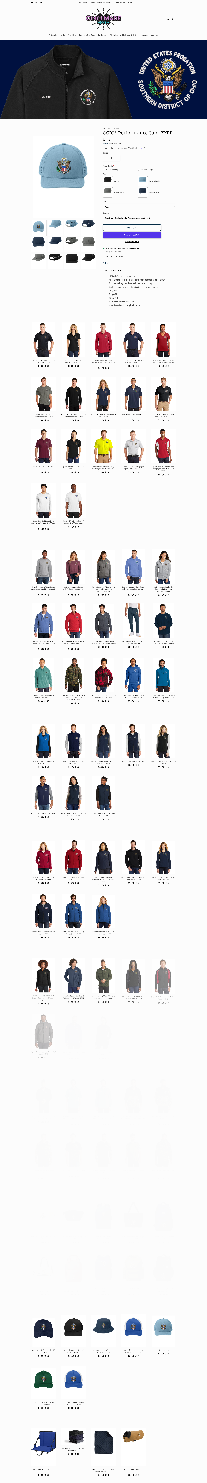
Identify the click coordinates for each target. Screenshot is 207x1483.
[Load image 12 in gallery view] (88, 261)
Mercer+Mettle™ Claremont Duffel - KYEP (43, 1287)
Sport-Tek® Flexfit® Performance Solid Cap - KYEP (43, 1403)
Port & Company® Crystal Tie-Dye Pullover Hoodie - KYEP (103, 697)
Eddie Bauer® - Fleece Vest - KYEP (133, 761)
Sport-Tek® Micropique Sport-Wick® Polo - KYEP (43, 361)
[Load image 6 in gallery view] (55, 244)
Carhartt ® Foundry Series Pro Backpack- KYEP (163, 1287)
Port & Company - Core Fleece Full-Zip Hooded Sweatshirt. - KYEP (43, 643)
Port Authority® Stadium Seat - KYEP (43, 1470)
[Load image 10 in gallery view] (55, 261)
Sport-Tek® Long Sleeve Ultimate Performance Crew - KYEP (73, 416)
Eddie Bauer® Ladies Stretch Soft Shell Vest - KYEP (73, 815)
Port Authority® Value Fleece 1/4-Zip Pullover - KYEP (133, 879)
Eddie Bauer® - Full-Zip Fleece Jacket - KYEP (43, 933)
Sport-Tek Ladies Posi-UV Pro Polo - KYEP (74, 468)
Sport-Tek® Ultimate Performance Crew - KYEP (43, 416)
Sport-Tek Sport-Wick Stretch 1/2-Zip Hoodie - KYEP (133, 697)
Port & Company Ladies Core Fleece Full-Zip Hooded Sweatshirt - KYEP (163, 589)
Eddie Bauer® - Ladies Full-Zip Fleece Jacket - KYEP (163, 879)
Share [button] (107, 263)
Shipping (106, 143)
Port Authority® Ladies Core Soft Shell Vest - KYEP (103, 763)
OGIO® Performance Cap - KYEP (163, 1350)
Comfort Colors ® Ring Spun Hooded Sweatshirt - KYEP (43, 697)
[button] (34, 19)
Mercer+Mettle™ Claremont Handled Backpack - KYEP (73, 1287)
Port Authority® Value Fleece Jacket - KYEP (73, 879)
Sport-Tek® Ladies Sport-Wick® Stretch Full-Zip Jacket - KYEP (163, 697)
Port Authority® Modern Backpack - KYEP (103, 1235)
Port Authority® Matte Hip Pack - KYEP (43, 1235)
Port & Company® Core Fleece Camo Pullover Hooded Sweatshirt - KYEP (73, 698)
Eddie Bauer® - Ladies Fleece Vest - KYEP (163, 763)
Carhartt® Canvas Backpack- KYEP (163, 1235)
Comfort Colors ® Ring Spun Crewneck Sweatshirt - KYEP (163, 642)
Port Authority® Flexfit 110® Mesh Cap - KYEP (73, 1351)
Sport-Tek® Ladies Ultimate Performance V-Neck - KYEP (163, 361)
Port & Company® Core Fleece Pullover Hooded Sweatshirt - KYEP (133, 589)
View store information (114, 255)
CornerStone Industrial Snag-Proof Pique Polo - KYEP (163, 416)
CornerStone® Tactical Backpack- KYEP (133, 1287)
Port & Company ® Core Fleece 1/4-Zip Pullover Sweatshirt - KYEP (73, 643)
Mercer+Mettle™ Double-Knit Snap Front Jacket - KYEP (103, 997)
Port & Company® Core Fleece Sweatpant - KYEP (133, 642)
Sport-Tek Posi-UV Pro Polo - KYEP (43, 468)
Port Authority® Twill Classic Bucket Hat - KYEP (103, 1351)
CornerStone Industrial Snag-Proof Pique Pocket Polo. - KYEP (103, 468)
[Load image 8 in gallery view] (88, 244)
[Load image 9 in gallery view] (38, 261)
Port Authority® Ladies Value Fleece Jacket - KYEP (44, 879)
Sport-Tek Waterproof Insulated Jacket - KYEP (43, 1051)
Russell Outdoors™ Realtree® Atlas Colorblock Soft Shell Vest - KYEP (133, 1116)
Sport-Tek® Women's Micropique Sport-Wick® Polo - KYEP (73, 361)
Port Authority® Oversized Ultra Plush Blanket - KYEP (74, 1449)
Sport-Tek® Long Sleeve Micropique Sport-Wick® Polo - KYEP (103, 362)
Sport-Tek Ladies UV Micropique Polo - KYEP (103, 416)
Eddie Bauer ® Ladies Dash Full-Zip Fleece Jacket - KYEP (103, 933)
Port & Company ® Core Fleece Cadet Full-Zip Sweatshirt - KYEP (103, 642)
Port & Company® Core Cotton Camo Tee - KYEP (73, 1169)
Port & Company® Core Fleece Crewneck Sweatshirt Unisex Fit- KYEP (43, 589)
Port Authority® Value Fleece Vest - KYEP (73, 763)
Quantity (106, 153)
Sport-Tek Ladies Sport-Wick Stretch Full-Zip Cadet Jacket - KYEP (43, 998)
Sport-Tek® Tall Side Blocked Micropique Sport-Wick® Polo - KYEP (163, 469)
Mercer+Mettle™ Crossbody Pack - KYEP (73, 1235)
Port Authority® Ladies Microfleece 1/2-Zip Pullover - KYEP (103, 880)
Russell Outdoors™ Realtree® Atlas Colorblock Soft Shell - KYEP (163, 1116)
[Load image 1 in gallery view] (38, 228)
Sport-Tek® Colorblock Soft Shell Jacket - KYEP (163, 997)
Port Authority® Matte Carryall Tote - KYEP (133, 1235)
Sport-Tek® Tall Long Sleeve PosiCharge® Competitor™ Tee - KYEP (43, 523)
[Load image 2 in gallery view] (55, 228)
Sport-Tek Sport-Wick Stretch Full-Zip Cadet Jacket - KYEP (73, 997)
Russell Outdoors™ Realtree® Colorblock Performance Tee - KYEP (133, 1170)
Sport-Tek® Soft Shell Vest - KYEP (43, 814)
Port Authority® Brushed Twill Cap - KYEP (43, 1351)
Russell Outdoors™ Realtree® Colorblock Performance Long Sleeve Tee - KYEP (103, 1170)
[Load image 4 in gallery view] (88, 228)
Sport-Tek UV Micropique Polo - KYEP (133, 416)
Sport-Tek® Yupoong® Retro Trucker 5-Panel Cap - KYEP (133, 1351)
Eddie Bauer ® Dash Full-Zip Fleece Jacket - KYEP (73, 933)
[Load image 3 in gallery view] (72, 228)
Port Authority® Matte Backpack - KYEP (103, 1287)
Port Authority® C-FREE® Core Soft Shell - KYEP (73, 1051)
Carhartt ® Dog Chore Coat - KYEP (133, 1470)
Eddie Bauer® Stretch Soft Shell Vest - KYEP (103, 815)
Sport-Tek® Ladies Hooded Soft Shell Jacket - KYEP (103, 1051)
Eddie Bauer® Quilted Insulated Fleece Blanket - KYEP (103, 1470)
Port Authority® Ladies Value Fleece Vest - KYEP (44, 763)
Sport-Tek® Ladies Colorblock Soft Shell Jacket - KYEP (133, 997)
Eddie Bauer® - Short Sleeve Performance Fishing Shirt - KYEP (73, 1116)
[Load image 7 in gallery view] (72, 244)
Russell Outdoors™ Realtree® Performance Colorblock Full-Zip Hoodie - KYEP (43, 1170)
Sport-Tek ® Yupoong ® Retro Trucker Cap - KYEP (73, 1403)
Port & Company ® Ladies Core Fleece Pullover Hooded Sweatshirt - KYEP (103, 589)
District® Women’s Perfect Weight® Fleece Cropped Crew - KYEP (73, 589)
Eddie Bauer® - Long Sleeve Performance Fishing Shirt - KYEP (103, 1116)
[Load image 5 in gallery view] (38, 244)
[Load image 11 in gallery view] (72, 261)
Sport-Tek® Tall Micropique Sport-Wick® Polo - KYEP (133, 361)
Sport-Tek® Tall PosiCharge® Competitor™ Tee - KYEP (73, 522)
